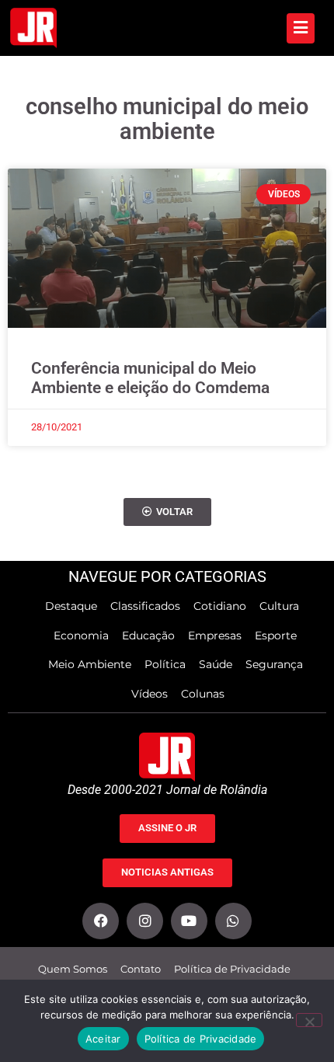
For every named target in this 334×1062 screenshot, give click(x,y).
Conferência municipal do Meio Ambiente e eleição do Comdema (150, 378)
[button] (167, 512)
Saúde (215, 664)
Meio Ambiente (89, 664)
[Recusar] (309, 1020)
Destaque (71, 606)
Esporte (276, 635)
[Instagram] (145, 921)
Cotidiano (219, 606)
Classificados (145, 606)
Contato (140, 969)
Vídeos (149, 694)
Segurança (274, 664)
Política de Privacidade (232, 969)
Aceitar (103, 1038)
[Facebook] (100, 921)
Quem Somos (72, 969)
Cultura (279, 606)
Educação (148, 635)
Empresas (215, 635)
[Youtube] (189, 921)
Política (165, 664)
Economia (81, 635)
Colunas (202, 694)
